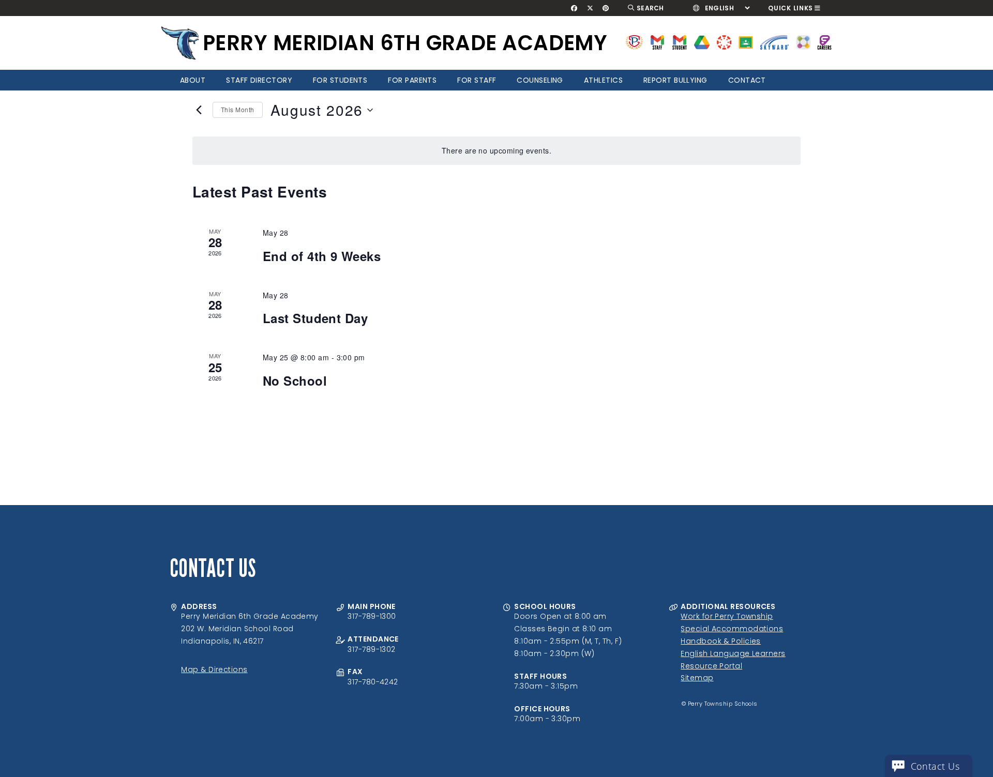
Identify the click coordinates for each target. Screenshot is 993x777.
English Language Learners (733, 653)
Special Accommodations (732, 628)
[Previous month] (198, 110)
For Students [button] (340, 80)
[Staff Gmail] (657, 41)
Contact (747, 80)
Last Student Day (315, 318)
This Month (237, 109)
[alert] (496, 150)
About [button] (192, 80)
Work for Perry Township (727, 616)
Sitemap (697, 678)
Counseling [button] (540, 80)
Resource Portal (711, 666)
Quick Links (790, 8)
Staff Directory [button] (259, 80)
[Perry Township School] (180, 43)
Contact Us (935, 766)
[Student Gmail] (679, 41)
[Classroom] (746, 41)
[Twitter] (590, 8)
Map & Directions (214, 669)
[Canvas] (723, 41)
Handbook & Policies (721, 641)
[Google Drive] (701, 41)
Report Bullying (675, 80)
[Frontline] (824, 41)
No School (295, 380)
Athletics (603, 80)
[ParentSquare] (803, 41)
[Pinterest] (606, 8)
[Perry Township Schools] (634, 41)
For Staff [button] (476, 80)
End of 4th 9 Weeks (322, 256)
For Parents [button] (412, 80)
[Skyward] (774, 41)
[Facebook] (574, 8)
